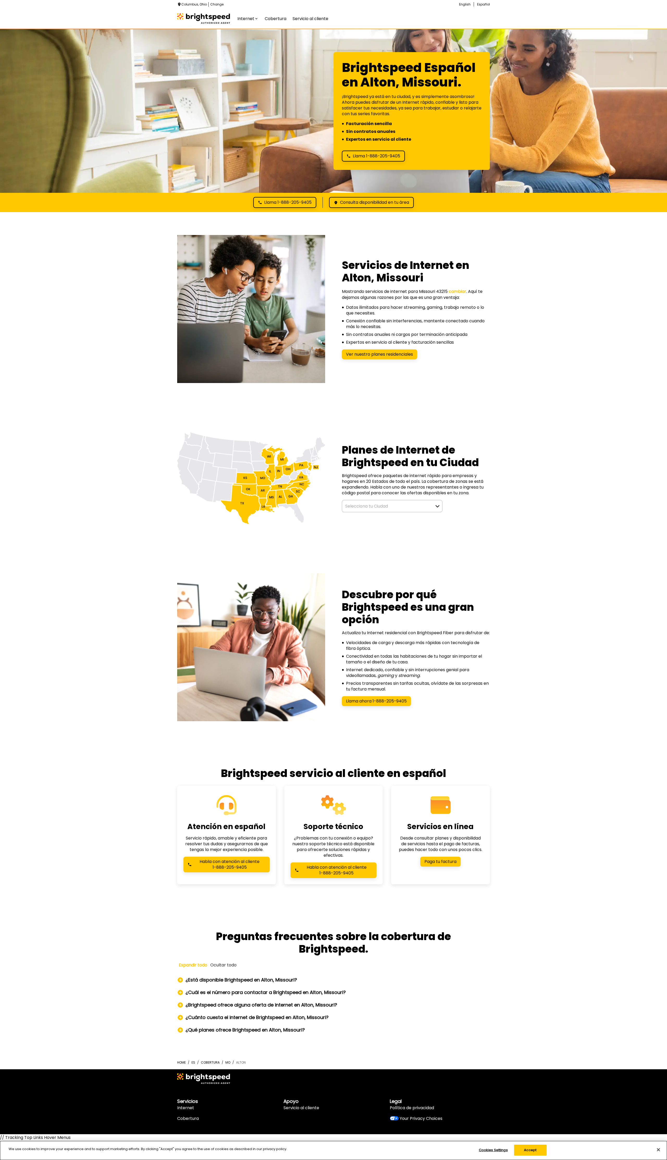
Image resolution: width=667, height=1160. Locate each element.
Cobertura (188, 1118)
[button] (437, 506)
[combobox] (386, 506)
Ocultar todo (223, 965)
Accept (530, 1149)
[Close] (658, 1149)
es (193, 1062)
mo (227, 1062)
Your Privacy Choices (421, 1118)
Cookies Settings (493, 1149)
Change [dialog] (217, 4)
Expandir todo (193, 965)
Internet (185, 1108)
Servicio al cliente (301, 1108)
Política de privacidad (412, 1108)
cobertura (210, 1062)
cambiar (457, 291)
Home (181, 1062)
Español (483, 4)
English (465, 4)
